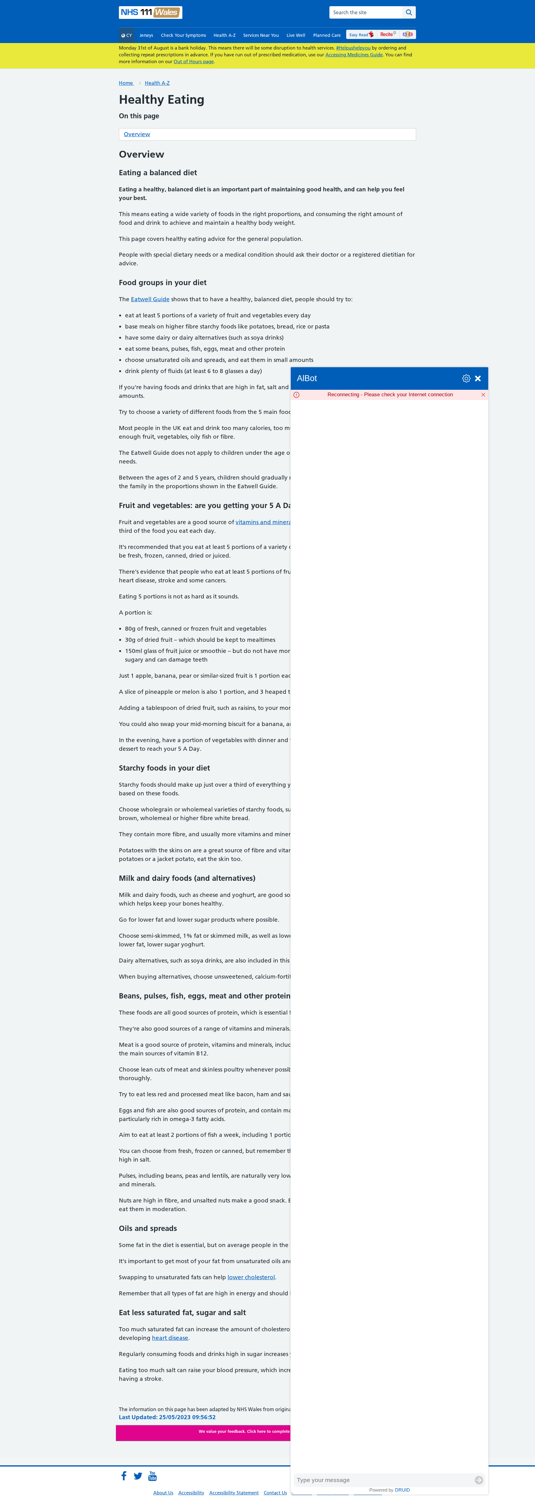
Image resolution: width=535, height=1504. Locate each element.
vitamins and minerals (266, 522)
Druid (402, 1490)
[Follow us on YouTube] (152, 1476)
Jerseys (146, 35)
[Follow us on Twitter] (138, 1476)
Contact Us (275, 1493)
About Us (163, 1493)
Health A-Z (225, 35)
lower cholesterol (251, 1277)
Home (126, 83)
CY (128, 35)
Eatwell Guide (150, 299)
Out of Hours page (194, 61)
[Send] (479, 1480)
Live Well (296, 35)
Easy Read (359, 34)
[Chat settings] (466, 378)
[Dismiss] (483, 395)
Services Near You (261, 35)
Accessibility (191, 1493)
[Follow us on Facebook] (124, 1476)
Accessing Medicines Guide (354, 55)
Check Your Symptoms (183, 35)
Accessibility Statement (234, 1493)
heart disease (170, 1337)
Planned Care (327, 35)
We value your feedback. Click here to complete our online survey (261, 1431)
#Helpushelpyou (353, 48)
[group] (389, 936)
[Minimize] (478, 378)
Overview (137, 134)
